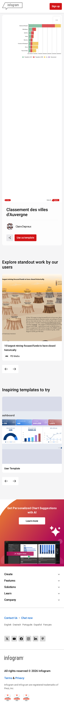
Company (10, 599)
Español (38, 624)
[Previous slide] (6, 369)
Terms (8, 678)
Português (27, 624)
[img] (35, 25)
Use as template (25, 237)
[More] (56, 20)
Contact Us (10, 618)
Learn (8, 593)
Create (8, 574)
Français (47, 624)
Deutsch (17, 624)
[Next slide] (14, 369)
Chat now (27, 618)
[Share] (9, 237)
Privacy (19, 678)
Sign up (56, 6)
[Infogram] (12, 6)
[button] (27, 57)
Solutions (10, 587)
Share (8, 200)
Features (9, 580)
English (7, 624)
